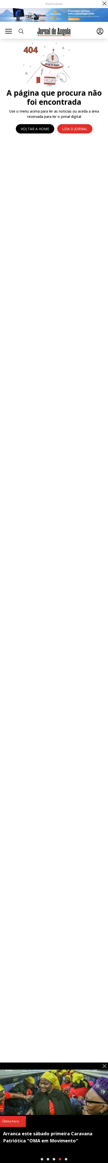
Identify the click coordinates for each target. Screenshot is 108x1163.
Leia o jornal (74, 128)
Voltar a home (35, 128)
